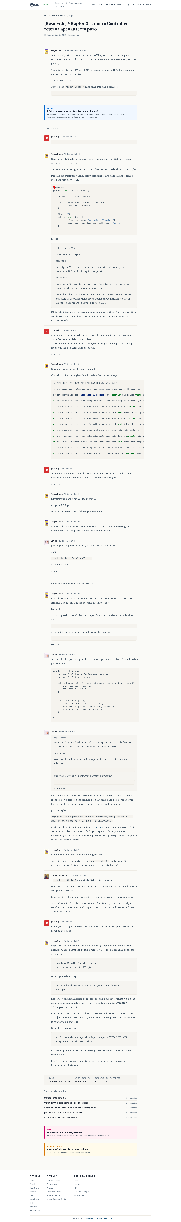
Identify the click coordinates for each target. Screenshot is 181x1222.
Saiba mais (88, 1218)
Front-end (34, 1188)
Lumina (77, 1184)
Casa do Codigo (81, 1191)
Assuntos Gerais (59, 15)
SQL (128, 4)
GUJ (46, 15)
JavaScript (34, 1199)
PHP (139, 4)
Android (147, 4)
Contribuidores (101, 1218)
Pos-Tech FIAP (53, 1195)
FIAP (76, 1188)
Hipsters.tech (80, 1195)
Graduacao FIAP (54, 1191)
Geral (100, 4)
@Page (100, 827)
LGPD (111, 1218)
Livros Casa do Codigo (57, 1199)
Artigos (50, 1188)
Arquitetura (35, 1210)
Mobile (120, 4)
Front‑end (110, 4)
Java (93, 4)
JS (133, 4)
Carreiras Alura (53, 1180)
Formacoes (52, 1184)
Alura (76, 1180)
